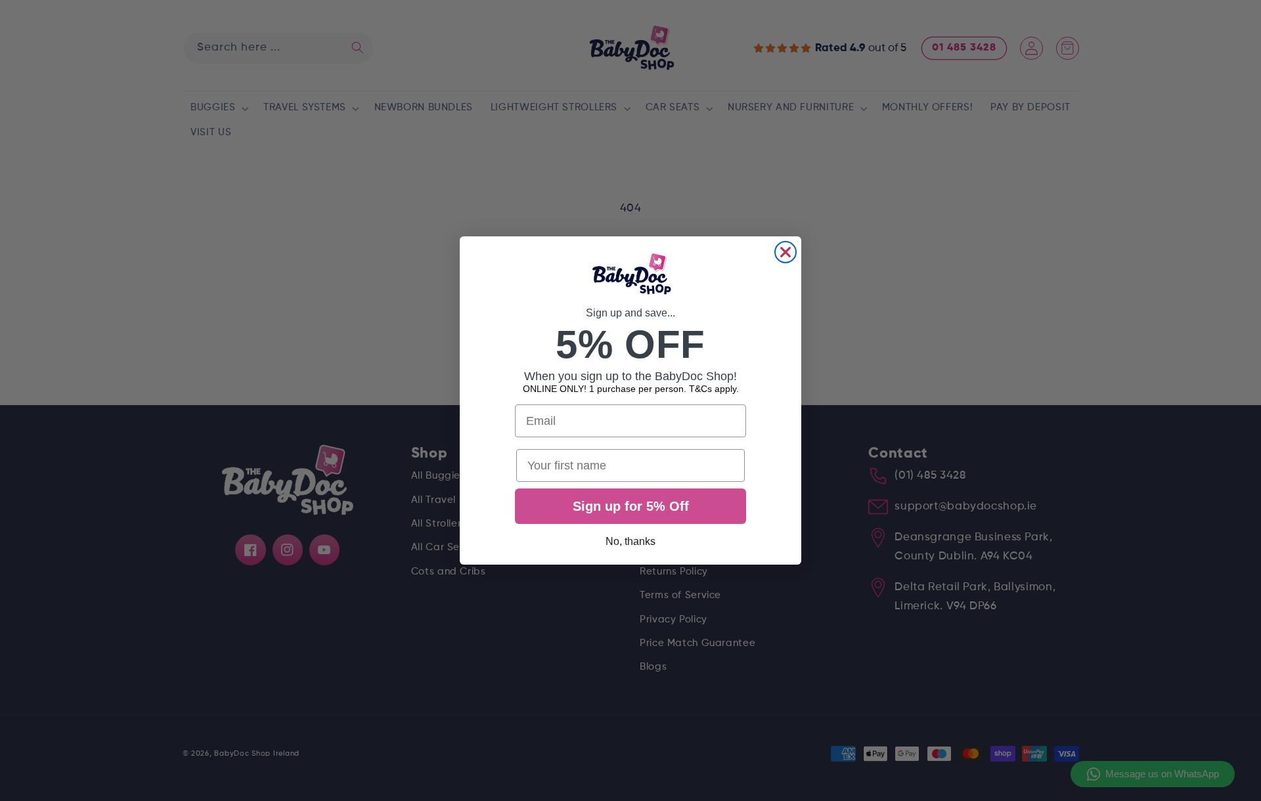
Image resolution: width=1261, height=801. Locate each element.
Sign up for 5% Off (631, 506)
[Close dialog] (785, 252)
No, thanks (630, 541)
